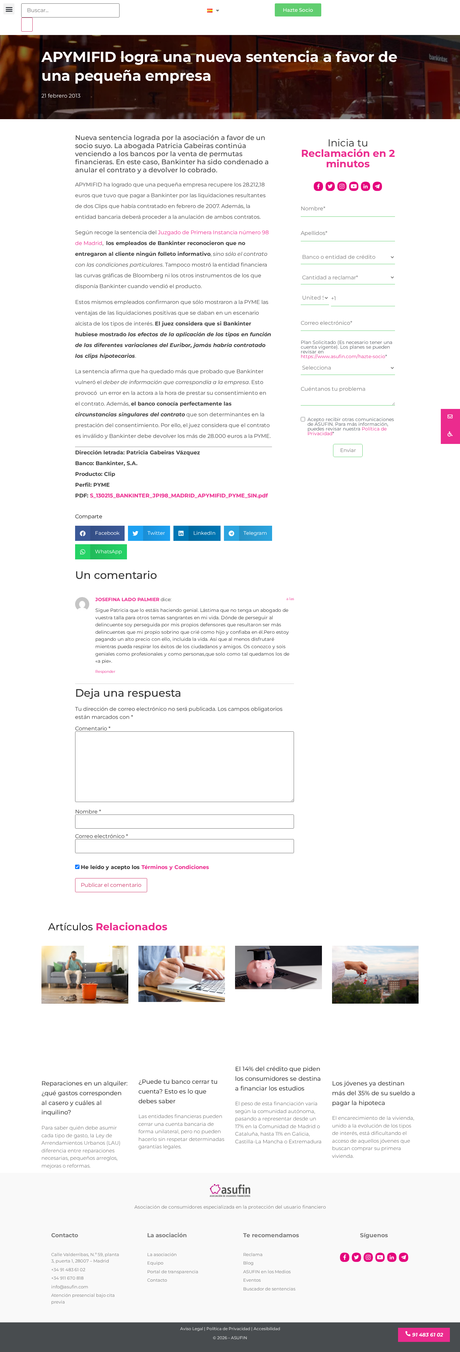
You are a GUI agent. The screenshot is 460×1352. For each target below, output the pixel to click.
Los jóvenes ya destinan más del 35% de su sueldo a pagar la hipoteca (373, 1093)
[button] (8, 8)
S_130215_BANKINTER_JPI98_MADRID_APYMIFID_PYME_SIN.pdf (179, 495)
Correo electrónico (101, 836)
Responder (105, 671)
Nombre (88, 811)
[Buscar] (27, 25)
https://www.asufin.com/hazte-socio (343, 356)
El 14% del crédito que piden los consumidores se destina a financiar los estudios (278, 1078)
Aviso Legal (191, 1328)
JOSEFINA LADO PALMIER (127, 599)
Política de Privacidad (228, 1328)
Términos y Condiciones (175, 867)
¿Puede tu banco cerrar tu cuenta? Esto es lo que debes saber (178, 1091)
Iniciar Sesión (250, 7)
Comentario (92, 728)
